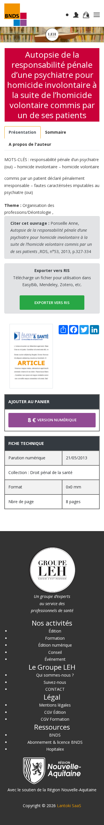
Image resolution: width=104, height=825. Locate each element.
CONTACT (55, 689)
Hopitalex (55, 749)
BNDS (55, 735)
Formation (55, 638)
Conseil (55, 652)
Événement (55, 659)
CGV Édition (55, 712)
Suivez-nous (55, 682)
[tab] (22, 132)
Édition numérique (55, 645)
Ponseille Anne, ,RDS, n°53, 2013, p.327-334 (51, 237)
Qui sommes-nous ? (55, 675)
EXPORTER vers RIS (52, 302)
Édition (55, 631)
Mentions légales (55, 705)
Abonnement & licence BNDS (55, 742)
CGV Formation (55, 719)
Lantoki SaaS (69, 805)
